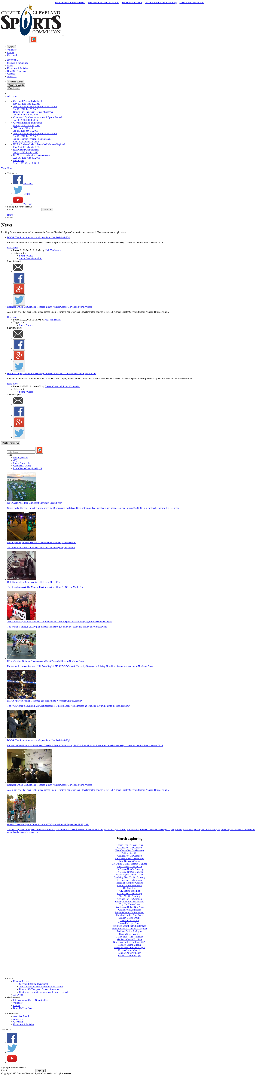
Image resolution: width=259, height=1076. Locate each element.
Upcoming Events (16, 85)
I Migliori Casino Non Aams (129, 915)
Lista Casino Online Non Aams (129, 907)
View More (6, 168)
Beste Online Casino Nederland (70, 2)
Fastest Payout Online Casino (129, 874)
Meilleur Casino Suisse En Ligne (129, 947)
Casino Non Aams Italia (129, 909)
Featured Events (15, 82)
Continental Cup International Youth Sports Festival (43, 992)
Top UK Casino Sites (129, 904)
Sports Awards (26, 255)
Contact (11, 73)
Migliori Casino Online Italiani (129, 912)
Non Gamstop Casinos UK (129, 866)
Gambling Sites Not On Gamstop (129, 877)
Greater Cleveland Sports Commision (62, 386)
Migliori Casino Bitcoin (129, 944)
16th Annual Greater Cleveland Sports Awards (41, 986)
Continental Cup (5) (22, 465)
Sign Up (40, 1070)
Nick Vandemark (53, 250)
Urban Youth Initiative (17, 68)
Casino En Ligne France (129, 923)
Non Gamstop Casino (129, 861)
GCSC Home (13, 60)
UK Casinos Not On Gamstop (129, 858)
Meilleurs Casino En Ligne (129, 939)
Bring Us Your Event (17, 71)
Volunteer (11, 49)
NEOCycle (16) (20, 457)
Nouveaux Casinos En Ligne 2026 (129, 942)
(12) (15, 460)
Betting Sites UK (129, 853)
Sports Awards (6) (21, 463)
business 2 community (17, 63)
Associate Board (21, 1016)
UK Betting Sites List (129, 891)
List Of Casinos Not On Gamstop (161, 2)
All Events (12, 96)
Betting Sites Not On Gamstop (129, 901)
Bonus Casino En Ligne (129, 955)
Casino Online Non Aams (129, 885)
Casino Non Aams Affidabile (129, 936)
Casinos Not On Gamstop (192, 2)
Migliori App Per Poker (129, 953)
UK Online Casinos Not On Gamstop (129, 864)
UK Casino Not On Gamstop (129, 869)
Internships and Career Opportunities (30, 1000)
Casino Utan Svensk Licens (129, 845)
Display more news (10, 443)
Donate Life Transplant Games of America (39, 989)
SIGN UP (47, 210)
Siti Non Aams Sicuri (132, 2)
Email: (10, 209)
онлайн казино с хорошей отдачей (129, 928)
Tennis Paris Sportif (129, 920)
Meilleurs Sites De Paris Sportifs (103, 2)
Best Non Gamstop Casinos (129, 882)
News (10, 65)
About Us (11, 76)
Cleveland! (12, 55)
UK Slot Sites (129, 888)
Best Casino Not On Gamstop (129, 850)
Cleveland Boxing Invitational (33, 984)
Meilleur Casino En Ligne (129, 931)
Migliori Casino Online (129, 918)
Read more (12, 247)
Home (10, 215)
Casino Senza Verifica (129, 934)
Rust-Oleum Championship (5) (27, 468)
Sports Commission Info (30, 258)
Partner (10, 52)
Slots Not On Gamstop (129, 896)
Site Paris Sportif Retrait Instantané (129, 926)
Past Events (13, 88)
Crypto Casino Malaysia (129, 950)
